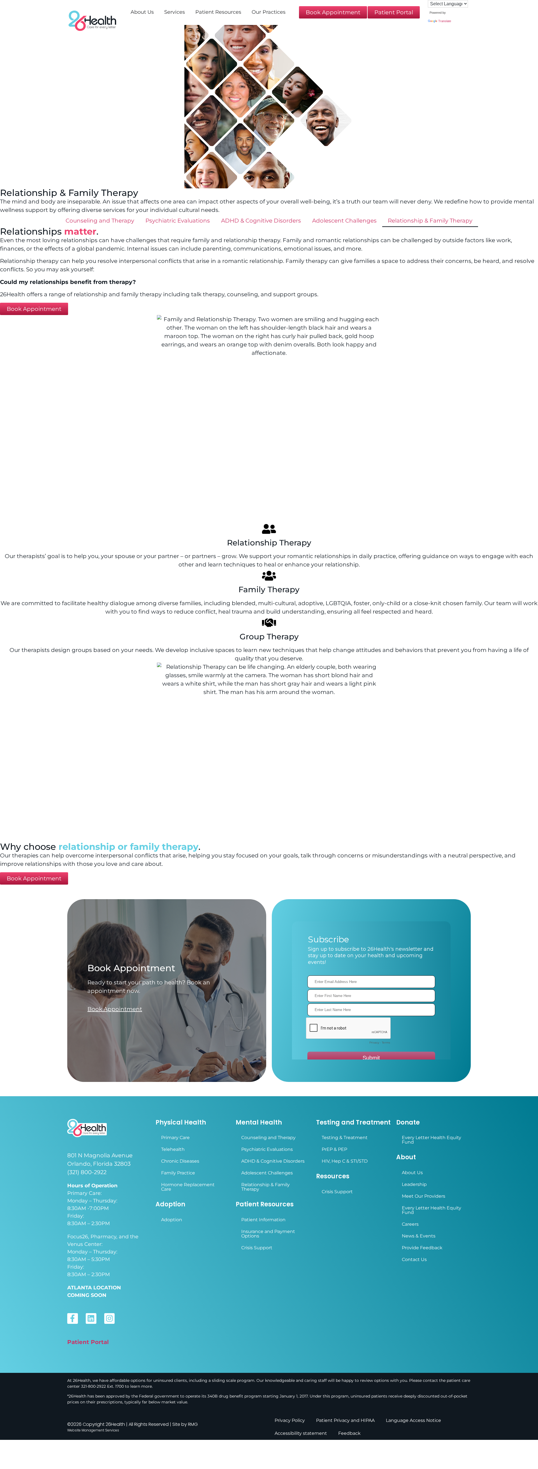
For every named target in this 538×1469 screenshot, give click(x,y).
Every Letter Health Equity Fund (431, 1140)
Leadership (414, 1184)
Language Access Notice (413, 1420)
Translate (444, 21)
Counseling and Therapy (100, 220)
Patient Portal (88, 1342)
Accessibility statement (301, 1433)
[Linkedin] (91, 1318)
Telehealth (173, 1149)
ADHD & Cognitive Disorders (261, 220)
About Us (412, 1172)
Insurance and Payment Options (268, 1234)
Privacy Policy (290, 1420)
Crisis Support (256, 1247)
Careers (410, 1224)
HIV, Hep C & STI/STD (345, 1161)
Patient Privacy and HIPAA (345, 1420)
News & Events (418, 1236)
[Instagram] (109, 1318)
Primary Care (175, 1137)
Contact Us (414, 1259)
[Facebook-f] (72, 1318)
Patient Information (263, 1219)
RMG (193, 1424)
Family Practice (178, 1173)
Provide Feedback (422, 1247)
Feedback (349, 1433)
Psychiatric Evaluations (177, 220)
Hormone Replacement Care (188, 1187)
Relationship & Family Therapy (430, 220)
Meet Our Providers (423, 1196)
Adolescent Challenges (344, 220)
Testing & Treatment (345, 1137)
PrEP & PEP (334, 1149)
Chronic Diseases (180, 1161)
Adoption (171, 1219)
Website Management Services (93, 1430)
